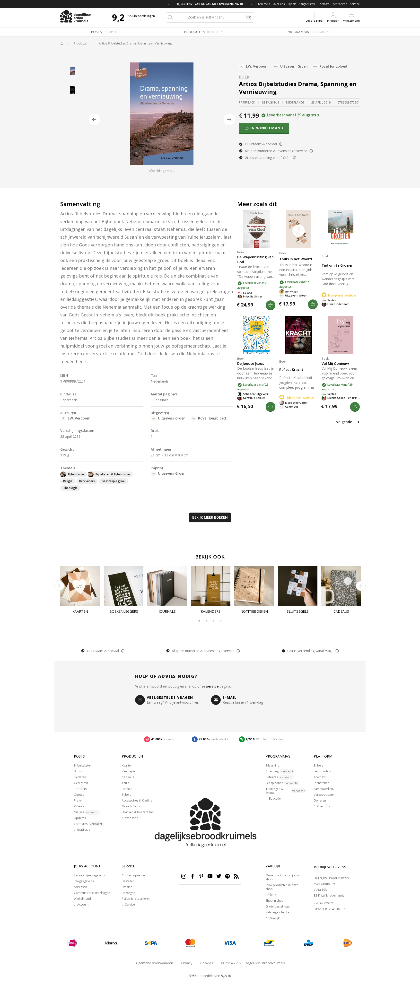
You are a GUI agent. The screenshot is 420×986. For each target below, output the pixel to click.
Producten (81, 43)
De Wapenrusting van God (255, 259)
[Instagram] (183, 876)
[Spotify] (227, 876)
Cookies (206, 963)
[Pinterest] (201, 876)
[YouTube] (210, 876)
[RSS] (236, 876)
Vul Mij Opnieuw (335, 363)
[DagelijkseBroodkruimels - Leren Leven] (61, 43)
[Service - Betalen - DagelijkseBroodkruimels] (72, 943)
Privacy (186, 963)
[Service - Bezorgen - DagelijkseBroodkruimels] (348, 943)
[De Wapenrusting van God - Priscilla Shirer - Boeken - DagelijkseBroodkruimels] (256, 229)
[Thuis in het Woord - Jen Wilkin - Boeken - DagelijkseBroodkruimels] (298, 229)
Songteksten (307, 4)
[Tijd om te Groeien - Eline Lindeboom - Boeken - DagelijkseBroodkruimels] (341, 229)
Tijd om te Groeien (337, 265)
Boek (244, 77)
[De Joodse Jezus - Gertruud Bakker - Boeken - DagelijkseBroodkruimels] (256, 335)
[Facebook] (192, 876)
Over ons (279, 4)
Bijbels (292, 4)
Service (355, 4)
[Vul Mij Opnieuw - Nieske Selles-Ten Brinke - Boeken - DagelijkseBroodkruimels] (341, 335)
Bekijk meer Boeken (210, 517)
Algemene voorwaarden (154, 963)
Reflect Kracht (291, 369)
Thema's (323, 4)
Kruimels (264, 4)
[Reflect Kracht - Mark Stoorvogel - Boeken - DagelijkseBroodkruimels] (298, 335)
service (212, 686)
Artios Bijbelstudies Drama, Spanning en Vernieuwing (135, 43)
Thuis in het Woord (295, 259)
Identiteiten (339, 4)
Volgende (344, 421)
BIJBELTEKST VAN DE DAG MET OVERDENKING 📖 (210, 4)
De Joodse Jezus (250, 363)
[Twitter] (218, 876)
